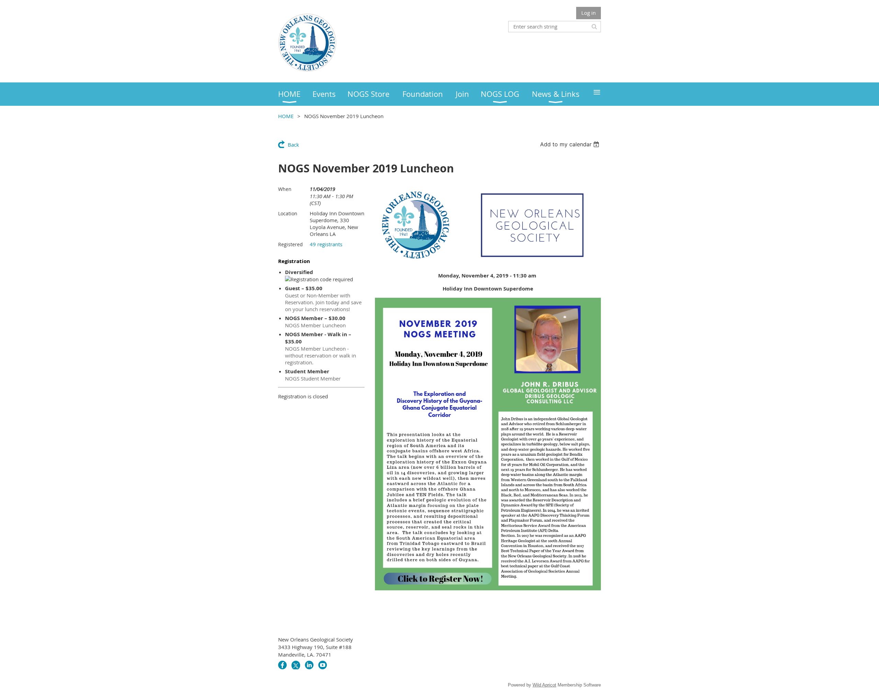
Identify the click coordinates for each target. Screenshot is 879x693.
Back (293, 144)
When (285, 189)
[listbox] (570, 144)
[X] (296, 665)
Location (287, 213)
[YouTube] (322, 665)
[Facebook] (282, 665)
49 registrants (326, 244)
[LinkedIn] (309, 665)
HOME (286, 116)
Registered (290, 244)
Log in (588, 12)
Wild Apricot (544, 685)
